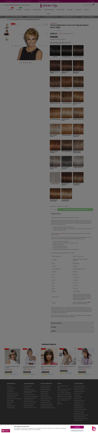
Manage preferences (77, 430)
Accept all (77, 427)
